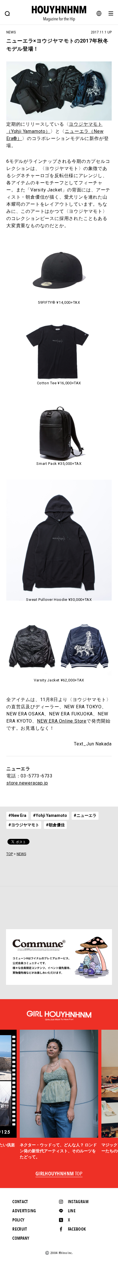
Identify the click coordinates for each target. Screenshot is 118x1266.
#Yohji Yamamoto (50, 815)
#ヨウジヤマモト (23, 825)
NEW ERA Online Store (61, 721)
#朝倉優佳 (55, 825)
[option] (59, 1095)
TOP (9, 854)
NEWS (21, 854)
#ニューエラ (85, 815)
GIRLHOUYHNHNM (59, 1174)
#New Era (17, 815)
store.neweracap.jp (27, 783)
